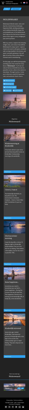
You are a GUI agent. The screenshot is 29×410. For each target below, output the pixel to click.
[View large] (22, 388)
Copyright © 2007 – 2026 (10, 402)
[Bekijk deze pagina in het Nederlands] (24, 3)
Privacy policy (9, 400)
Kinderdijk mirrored (13, 328)
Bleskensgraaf (9, 84)
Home (6, 9)
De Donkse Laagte (10, 87)
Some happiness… (12, 282)
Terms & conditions (18, 400)
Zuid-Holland (18, 90)
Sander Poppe (9, 1)
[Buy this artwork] (19, 388)
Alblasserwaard (9, 80)
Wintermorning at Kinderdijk (12, 144)
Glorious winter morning (11, 237)
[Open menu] (21, 3)
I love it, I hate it (11, 189)
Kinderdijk (8, 90)
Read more (12, 172)
